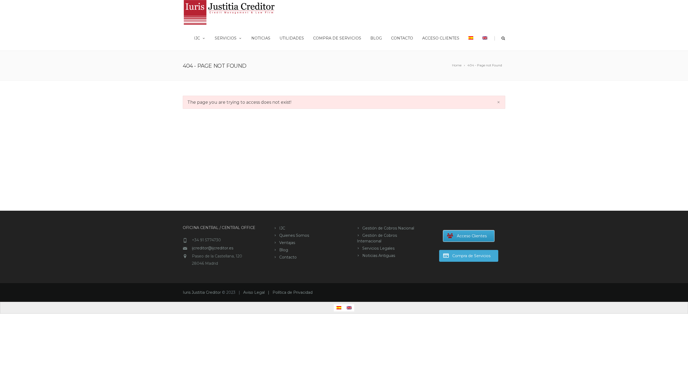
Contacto (402, 38)
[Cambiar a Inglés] (485, 38)
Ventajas (287, 242)
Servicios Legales (378, 248)
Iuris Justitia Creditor (202, 292)
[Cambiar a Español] (339, 307)
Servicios (225, 38)
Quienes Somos (294, 235)
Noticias (260, 38)
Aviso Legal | (258, 292)
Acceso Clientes (440, 38)
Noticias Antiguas (378, 255)
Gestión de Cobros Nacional (388, 228)
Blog (376, 38)
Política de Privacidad (293, 292)
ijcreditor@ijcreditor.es (212, 248)
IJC (197, 38)
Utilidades (292, 38)
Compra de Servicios (337, 38)
